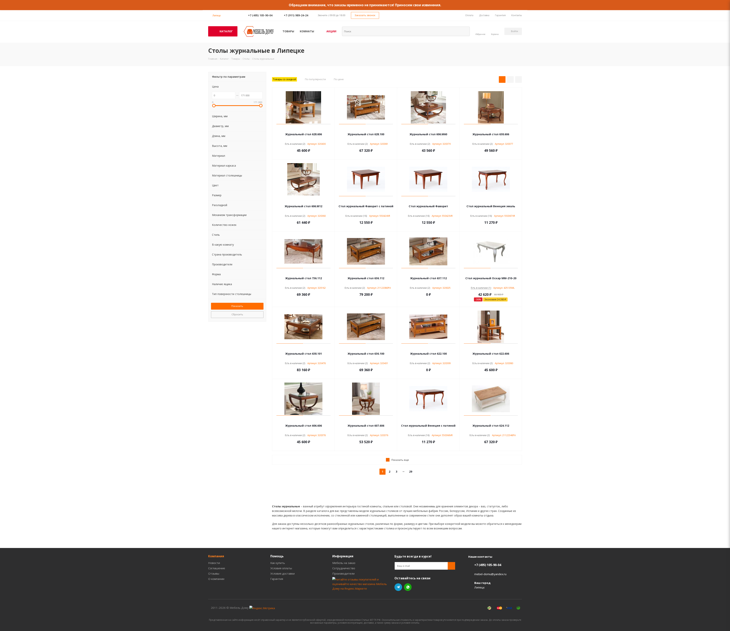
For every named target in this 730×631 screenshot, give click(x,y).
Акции (331, 31)
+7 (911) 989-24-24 (296, 15)
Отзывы (213, 573)
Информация (342, 556)
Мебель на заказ (343, 563)
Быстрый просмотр (303, 128)
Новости (214, 563)
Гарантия (276, 579)
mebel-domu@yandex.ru (490, 574)
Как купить (277, 563)
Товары (288, 31)
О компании (216, 579)
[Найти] (464, 31)
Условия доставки (282, 573)
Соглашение (216, 568)
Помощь (277, 556)
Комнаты (307, 31)
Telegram (398, 587)
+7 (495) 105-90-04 (260, 15)
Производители (343, 573)
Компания (216, 556)
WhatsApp (408, 587)
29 (410, 471)
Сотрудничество (343, 568)
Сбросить (237, 314)
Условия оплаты (281, 568)
